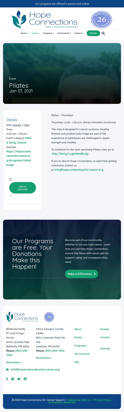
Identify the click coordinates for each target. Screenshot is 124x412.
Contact (78, 33)
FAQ (76, 362)
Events (35, 33)
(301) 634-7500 (54, 350)
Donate (93, 33)
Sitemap (105, 348)
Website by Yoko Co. (79, 399)
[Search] (102, 33)
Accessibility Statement (62, 402)
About (23, 33)
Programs (47, 33)
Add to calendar (23, 188)
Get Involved (63, 33)
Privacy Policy (102, 399)
